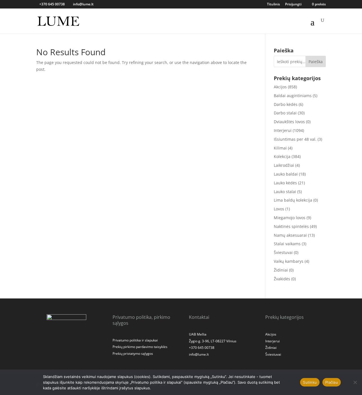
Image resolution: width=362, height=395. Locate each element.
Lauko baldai (286, 174)
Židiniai (281, 270)
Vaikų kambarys (288, 261)
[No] (355, 382)
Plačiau (331, 382)
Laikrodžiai (284, 165)
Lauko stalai (285, 191)
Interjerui (283, 130)
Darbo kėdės (286, 104)
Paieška (316, 61)
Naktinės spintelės (291, 226)
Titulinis (273, 5)
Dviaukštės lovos (289, 121)
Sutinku (310, 382)
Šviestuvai (283, 252)
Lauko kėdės (285, 182)
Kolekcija (282, 156)
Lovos (279, 209)
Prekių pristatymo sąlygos (133, 353)
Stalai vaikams (287, 243)
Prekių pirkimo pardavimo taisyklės (140, 346)
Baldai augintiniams (293, 95)
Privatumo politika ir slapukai (135, 340)
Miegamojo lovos (289, 217)
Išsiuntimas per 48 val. (295, 139)
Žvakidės (282, 278)
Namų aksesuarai (290, 235)
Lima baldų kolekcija (293, 200)
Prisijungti (293, 5)
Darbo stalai (285, 113)
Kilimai (280, 148)
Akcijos (280, 86)
